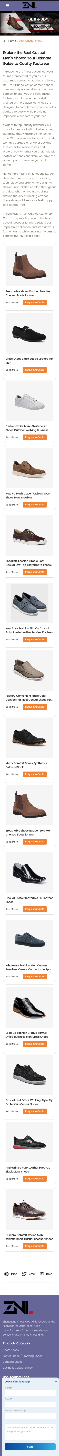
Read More (12, 302)
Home (12, 41)
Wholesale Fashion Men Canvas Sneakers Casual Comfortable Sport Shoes (29, 969)
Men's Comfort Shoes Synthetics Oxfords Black (26, 765)
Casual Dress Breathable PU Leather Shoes (29, 900)
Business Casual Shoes (18, 1368)
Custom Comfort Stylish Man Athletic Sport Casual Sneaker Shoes (29, 1237)
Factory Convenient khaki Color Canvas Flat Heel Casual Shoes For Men (28, 700)
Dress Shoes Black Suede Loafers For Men (29, 361)
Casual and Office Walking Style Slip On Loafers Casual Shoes (29, 1102)
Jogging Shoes (12, 1362)
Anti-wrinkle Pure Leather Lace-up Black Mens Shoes (28, 1170)
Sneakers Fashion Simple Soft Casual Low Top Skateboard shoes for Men (28, 565)
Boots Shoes (11, 1350)
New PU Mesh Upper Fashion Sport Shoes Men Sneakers (28, 496)
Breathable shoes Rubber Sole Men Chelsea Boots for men (28, 293)
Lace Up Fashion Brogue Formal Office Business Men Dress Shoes (27, 1035)
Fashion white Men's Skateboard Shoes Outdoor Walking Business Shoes (27, 430)
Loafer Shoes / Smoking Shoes (22, 1356)
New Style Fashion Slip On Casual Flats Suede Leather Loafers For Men (29, 630)
